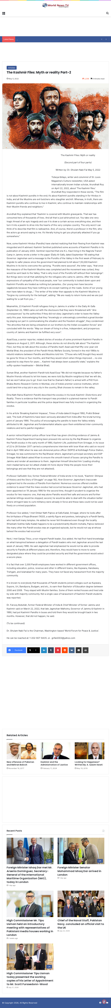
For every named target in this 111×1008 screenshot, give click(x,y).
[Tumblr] (51, 650)
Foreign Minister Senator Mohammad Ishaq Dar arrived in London (79, 871)
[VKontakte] (72, 650)
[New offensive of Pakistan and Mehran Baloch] (21, 750)
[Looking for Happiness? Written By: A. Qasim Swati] (89, 750)
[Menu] (3, 13)
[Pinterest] (58, 650)
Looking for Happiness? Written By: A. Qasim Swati (89, 763)
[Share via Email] (79, 650)
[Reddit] (65, 650)
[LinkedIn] (44, 650)
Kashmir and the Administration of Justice (54, 763)
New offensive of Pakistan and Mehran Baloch (20, 763)
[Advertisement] (55, 25)
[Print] (85, 650)
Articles (11, 68)
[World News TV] (55, 5)
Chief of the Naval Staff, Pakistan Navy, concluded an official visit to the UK (81, 924)
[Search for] (107, 13)
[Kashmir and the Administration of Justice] (55, 750)
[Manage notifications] (104, 1001)
